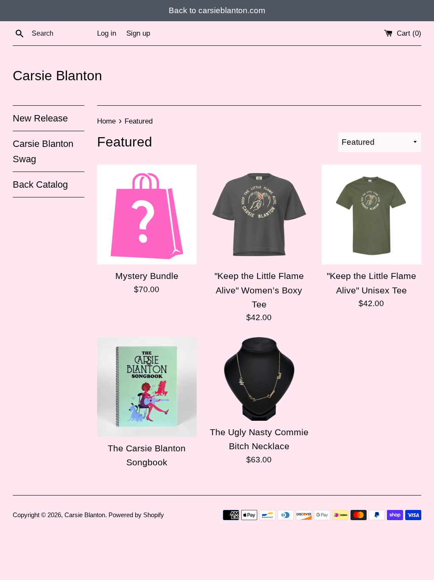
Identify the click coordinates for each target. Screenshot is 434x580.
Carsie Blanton (57, 75)
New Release (40, 118)
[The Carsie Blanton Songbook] (147, 387)
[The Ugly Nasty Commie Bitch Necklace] (259, 379)
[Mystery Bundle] (147, 215)
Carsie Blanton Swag (43, 151)
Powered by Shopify (136, 514)
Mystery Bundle (146, 276)
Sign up (138, 33)
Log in (106, 33)
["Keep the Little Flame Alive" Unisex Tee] (371, 215)
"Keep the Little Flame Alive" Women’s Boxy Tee (259, 290)
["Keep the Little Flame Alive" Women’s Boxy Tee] (259, 215)
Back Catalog (40, 184)
